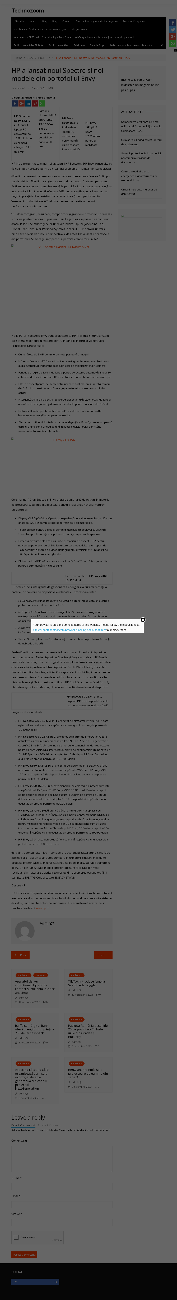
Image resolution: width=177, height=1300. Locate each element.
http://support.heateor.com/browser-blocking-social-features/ (69, 629)
